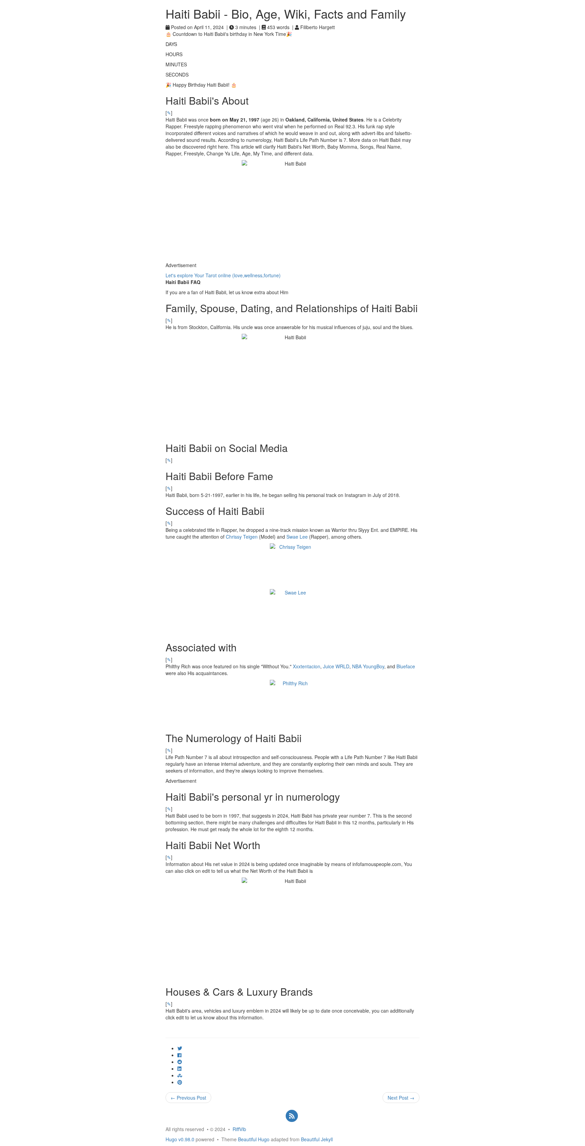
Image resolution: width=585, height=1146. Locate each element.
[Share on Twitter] (179, 1048)
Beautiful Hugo (253, 1139)
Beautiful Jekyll (317, 1139)
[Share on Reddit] (179, 1061)
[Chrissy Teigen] (292, 566)
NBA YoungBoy (368, 666)
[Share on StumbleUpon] (179, 1075)
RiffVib (239, 1129)
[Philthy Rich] (292, 703)
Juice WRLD (336, 666)
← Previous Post (188, 1097)
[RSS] (292, 1115)
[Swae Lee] (292, 612)
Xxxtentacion (306, 666)
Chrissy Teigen (242, 536)
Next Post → (401, 1097)
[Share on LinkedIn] (179, 1068)
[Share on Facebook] (179, 1055)
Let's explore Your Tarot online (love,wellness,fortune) (223, 275)
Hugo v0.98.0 (180, 1139)
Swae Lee (297, 536)
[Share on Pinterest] (179, 1082)
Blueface (405, 666)
